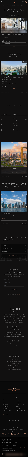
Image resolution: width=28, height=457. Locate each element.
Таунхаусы (5, 404)
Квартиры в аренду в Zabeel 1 (14, 334)
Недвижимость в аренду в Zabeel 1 (14, 332)
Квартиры (5, 398)
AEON (14, 367)
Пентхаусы (5, 400)
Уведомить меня (14, 256)
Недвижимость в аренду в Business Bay (14, 322)
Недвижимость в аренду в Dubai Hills (14, 320)
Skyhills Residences (14, 363)
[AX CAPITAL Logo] (14, 2)
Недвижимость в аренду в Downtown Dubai (14, 316)
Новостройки (6, 406)
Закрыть (22, 447)
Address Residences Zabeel (14, 361)
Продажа (18, 398)
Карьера (18, 408)
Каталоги (5, 408)
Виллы (4, 402)
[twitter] (8, 434)
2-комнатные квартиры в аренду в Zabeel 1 (14, 336)
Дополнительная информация (9, 455)
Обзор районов (7, 410)
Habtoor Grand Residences (14, 369)
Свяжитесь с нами (20, 410)
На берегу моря (14, 350)
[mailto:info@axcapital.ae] (3, 434)
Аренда (18, 400)
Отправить (14, 289)
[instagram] (18, 434)
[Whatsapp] (15, 434)
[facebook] (5, 434)
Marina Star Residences (14, 365)
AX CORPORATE (20, 404)
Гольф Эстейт (14, 345)
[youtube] (25, 434)
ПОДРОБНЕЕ (14, 172)
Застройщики (19, 402)
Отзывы (17, 406)
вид (3, 218)
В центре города (14, 343)
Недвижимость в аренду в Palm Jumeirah (14, 318)
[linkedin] (12, 434)
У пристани (14, 348)
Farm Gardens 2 (14, 359)
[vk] (21, 434)
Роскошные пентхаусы (14, 352)
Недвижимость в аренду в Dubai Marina (14, 314)
